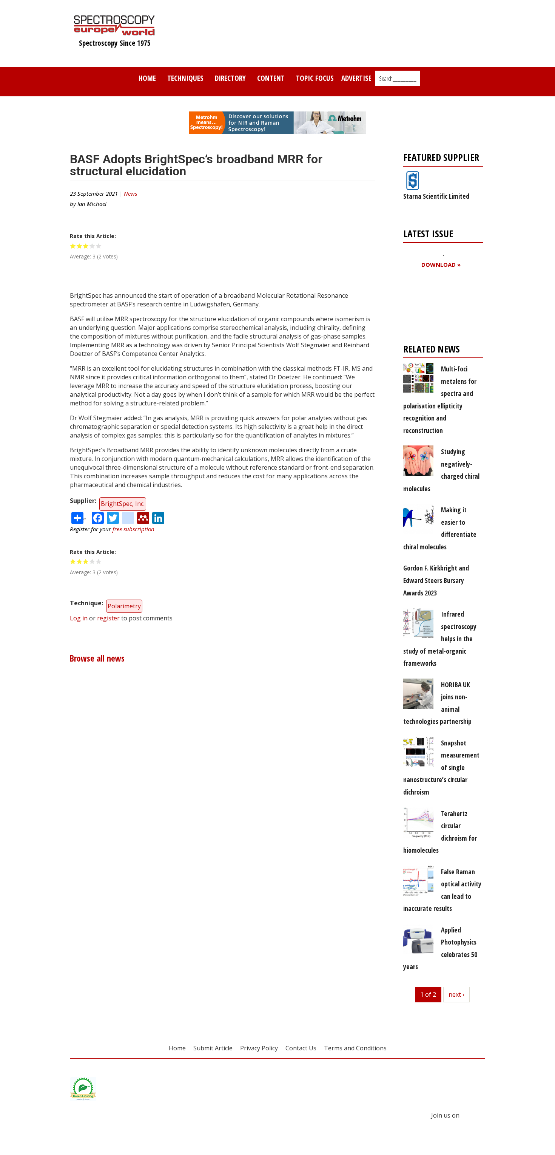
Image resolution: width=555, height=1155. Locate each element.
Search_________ (397, 78)
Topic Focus (315, 78)
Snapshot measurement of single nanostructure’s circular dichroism (441, 767)
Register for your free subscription (439, 307)
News (130, 193)
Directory (230, 78)
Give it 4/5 (92, 246)
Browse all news (97, 658)
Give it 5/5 (99, 246)
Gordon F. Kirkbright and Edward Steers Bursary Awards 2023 (436, 580)
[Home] (115, 32)
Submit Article (213, 1048)
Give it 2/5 (79, 246)
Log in (79, 618)
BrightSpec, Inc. (123, 503)
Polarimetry (124, 606)
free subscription (133, 529)
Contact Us (300, 1048)
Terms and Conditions (355, 1048)
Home (147, 78)
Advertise (356, 78)
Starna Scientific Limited (436, 196)
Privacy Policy (259, 1048)
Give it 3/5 (86, 246)
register (108, 618)
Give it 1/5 (73, 246)
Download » (441, 264)
